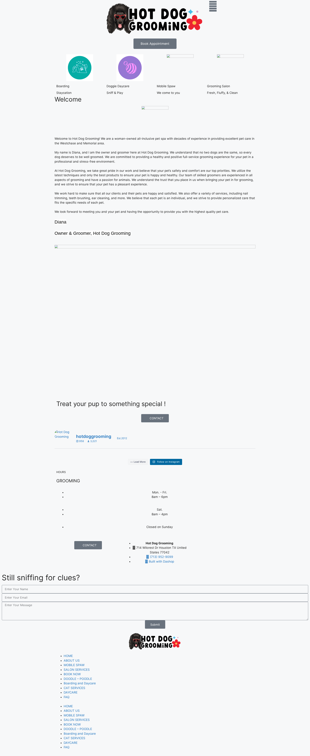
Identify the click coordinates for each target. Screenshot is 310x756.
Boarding (62, 86)
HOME (68, 656)
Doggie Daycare (118, 86)
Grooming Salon (218, 86)
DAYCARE (71, 692)
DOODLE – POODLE (78, 679)
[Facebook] (194, 545)
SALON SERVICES (77, 669)
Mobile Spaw (166, 86)
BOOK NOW (72, 674)
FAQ (66, 697)
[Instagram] (204, 545)
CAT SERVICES (74, 688)
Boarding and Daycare (80, 683)
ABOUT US (72, 660)
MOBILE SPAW (74, 665)
